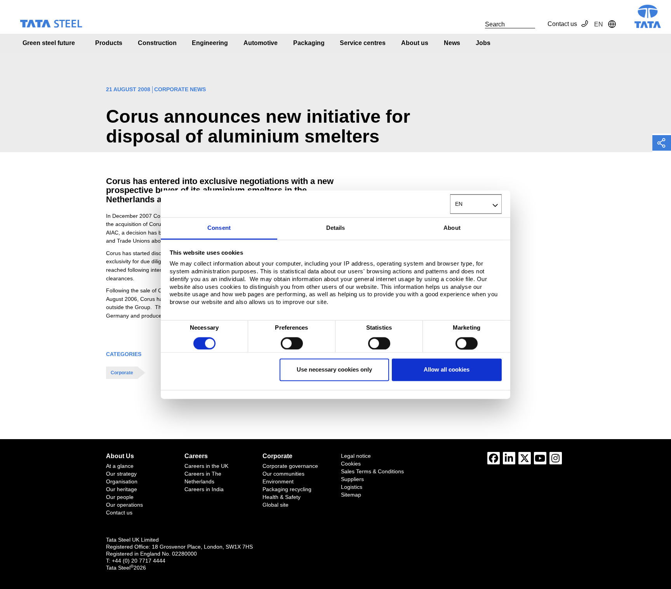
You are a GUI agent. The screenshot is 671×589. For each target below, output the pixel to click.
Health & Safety (281, 497)
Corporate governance (290, 466)
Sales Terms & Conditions (372, 471)
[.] (476, 24)
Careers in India (204, 489)
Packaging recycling (286, 489)
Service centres (363, 43)
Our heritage (121, 489)
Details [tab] (335, 228)
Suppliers (352, 479)
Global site (275, 505)
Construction (157, 43)
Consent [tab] (219, 228)
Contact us (562, 24)
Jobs (483, 43)
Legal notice (356, 456)
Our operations (124, 505)
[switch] (292, 343)
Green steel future (49, 43)
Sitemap (351, 495)
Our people (120, 497)
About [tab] (452, 228)
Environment (278, 481)
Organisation (121, 481)
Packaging (309, 43)
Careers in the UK (206, 466)
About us (414, 43)
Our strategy (121, 474)
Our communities (283, 474)
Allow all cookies (446, 370)
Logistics (351, 487)
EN (458, 204)
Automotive (260, 43)
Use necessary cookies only (334, 370)
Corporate (122, 372)
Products (108, 43)
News (452, 43)
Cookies (351, 463)
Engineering (210, 43)
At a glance (120, 466)
